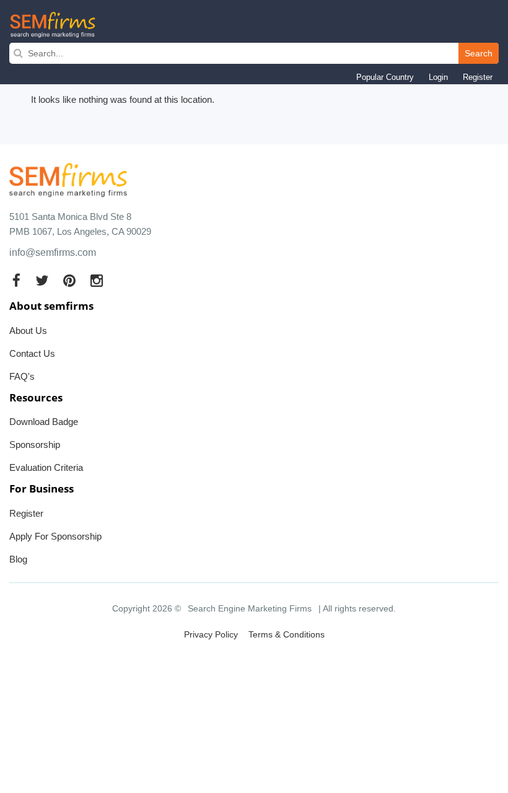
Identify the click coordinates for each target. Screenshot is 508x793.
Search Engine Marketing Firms (250, 608)
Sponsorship (34, 444)
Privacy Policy (211, 634)
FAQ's (22, 376)
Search (479, 53)
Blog (18, 559)
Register (478, 77)
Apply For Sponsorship (55, 536)
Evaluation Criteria (46, 467)
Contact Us (32, 353)
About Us (28, 330)
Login (438, 77)
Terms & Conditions (286, 634)
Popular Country (385, 77)
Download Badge (43, 421)
